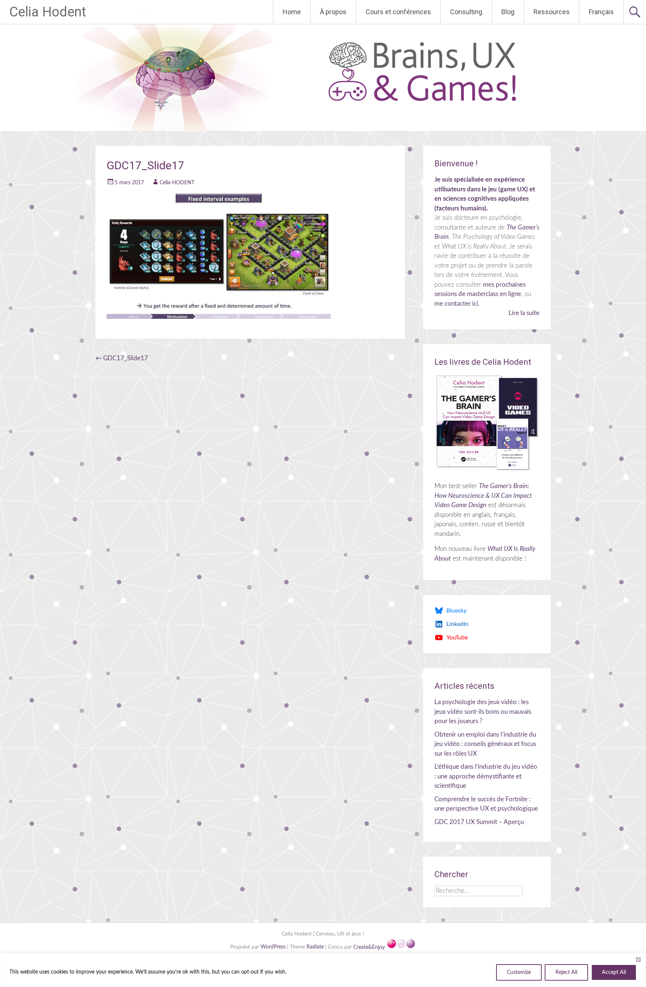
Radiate (315, 947)
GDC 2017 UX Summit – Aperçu (479, 822)
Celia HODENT (177, 182)
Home (292, 12)
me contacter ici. (457, 303)
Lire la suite (523, 313)
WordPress (274, 947)
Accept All (614, 972)
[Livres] (486, 422)
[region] (323, 970)
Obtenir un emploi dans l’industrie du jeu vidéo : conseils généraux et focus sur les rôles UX (485, 744)
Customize (519, 972)
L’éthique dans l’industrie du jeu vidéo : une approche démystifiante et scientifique (485, 776)
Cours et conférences (398, 12)
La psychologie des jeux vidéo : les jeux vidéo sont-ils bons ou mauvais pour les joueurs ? (482, 711)
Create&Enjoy (369, 947)
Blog (507, 12)
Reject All (566, 972)
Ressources (551, 12)
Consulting (466, 12)
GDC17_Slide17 (121, 358)
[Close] (638, 959)
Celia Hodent (47, 12)
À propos (333, 12)
